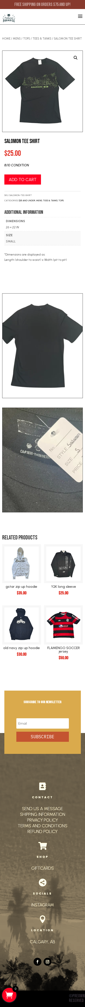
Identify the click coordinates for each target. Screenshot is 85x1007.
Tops (26, 38)
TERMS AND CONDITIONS (42, 825)
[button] (76, 58)
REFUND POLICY (42, 831)
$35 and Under (27, 200)
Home (6, 38)
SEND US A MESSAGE (42, 808)
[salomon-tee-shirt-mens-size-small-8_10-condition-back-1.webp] (42, 397)
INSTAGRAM (42, 904)
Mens (17, 38)
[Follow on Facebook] (37, 962)
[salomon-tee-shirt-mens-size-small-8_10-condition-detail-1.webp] (42, 511)
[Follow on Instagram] (47, 962)
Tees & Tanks (41, 38)
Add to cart (23, 179)
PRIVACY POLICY (42, 820)
